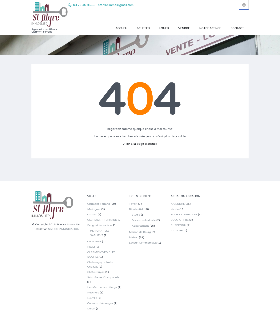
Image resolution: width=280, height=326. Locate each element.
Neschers (93, 292)
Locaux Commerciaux (143, 242)
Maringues (94, 209)
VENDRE (184, 28)
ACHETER (143, 28)
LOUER (164, 28)
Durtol (91, 308)
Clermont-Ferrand (98, 203)
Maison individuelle (144, 220)
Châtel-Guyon (96, 272)
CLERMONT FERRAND (102, 219)
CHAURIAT (94, 241)
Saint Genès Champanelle (103, 277)
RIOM (91, 246)
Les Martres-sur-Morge (102, 287)
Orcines (92, 214)
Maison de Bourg (140, 232)
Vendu (175, 209)
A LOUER (177, 230)
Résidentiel (136, 209)
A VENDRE (178, 203)
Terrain (133, 203)
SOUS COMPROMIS (184, 214)
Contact (237, 28)
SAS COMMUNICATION (63, 229)
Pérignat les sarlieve (99, 225)
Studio (136, 214)
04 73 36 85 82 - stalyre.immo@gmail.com (103, 5)
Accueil (121, 28)
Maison (133, 237)
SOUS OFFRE (180, 219)
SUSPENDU (178, 225)
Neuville (92, 298)
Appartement (140, 225)
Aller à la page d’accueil (140, 144)
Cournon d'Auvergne (100, 303)
